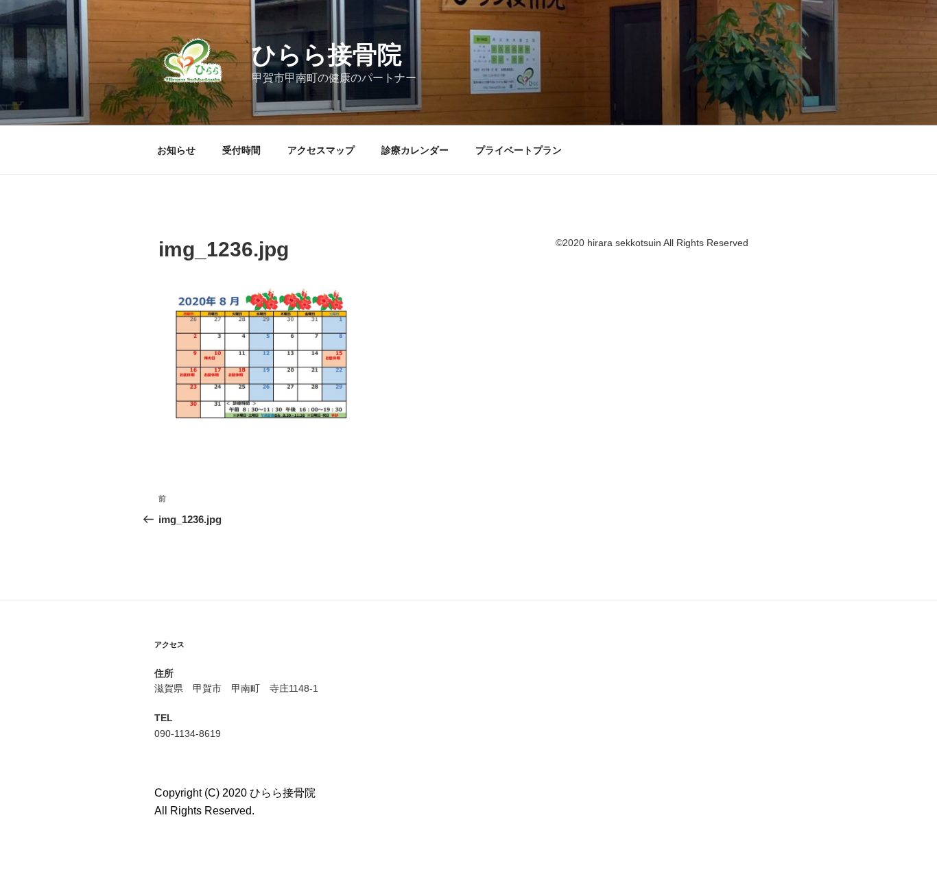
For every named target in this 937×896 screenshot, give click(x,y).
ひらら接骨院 (327, 54)
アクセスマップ (321, 150)
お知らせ (176, 150)
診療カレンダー (415, 150)
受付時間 (241, 150)
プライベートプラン (518, 150)
